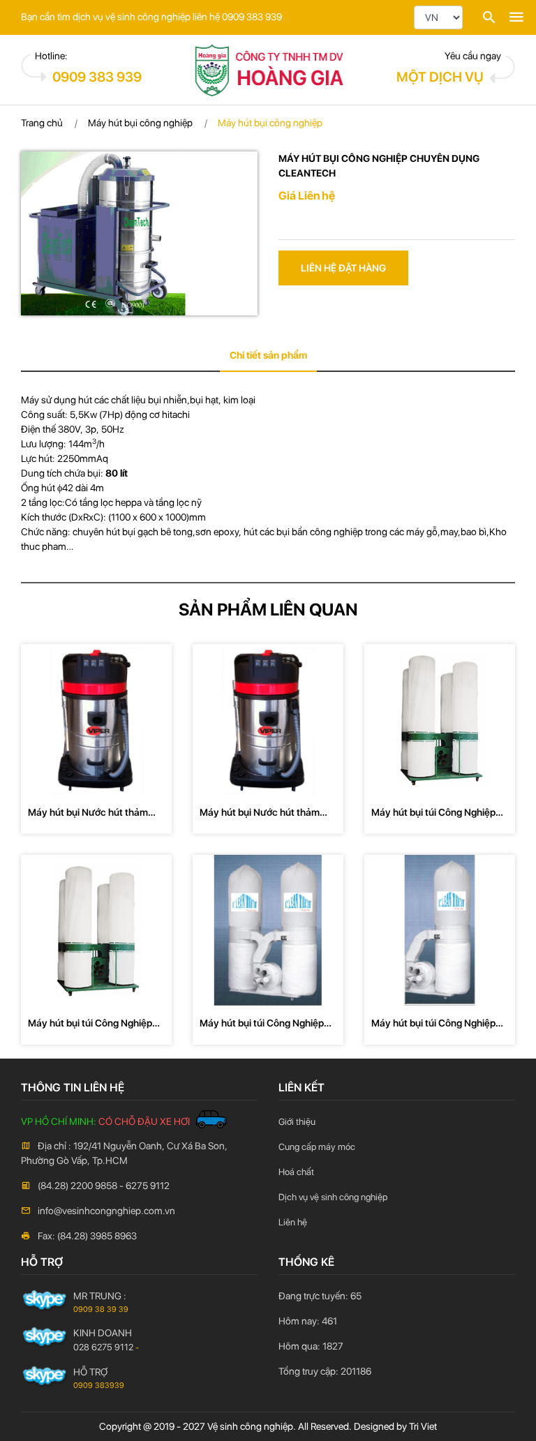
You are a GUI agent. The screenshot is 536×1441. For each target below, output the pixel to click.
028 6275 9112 (103, 1347)
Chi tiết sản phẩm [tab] (268, 355)
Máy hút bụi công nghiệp (140, 122)
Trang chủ (42, 122)
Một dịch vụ (440, 76)
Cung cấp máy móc (316, 1147)
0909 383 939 (97, 76)
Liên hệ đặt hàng (343, 268)
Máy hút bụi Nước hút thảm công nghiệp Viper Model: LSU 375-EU (266, 813)
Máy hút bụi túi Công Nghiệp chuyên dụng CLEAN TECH (433, 813)
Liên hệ (292, 1222)
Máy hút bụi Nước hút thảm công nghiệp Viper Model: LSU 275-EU (94, 813)
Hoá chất (296, 1172)
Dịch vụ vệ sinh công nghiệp (332, 1197)
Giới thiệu (296, 1122)
